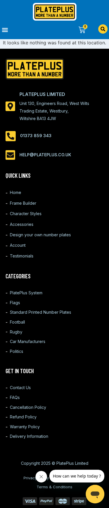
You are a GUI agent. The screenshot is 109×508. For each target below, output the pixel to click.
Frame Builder (23, 203)
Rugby (16, 331)
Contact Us (20, 387)
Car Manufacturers (27, 341)
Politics (16, 351)
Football (17, 322)
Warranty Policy (25, 426)
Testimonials (21, 255)
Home (15, 192)
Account (18, 245)
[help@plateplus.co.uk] (10, 155)
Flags (15, 302)
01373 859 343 (35, 135)
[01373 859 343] (11, 136)
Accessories (21, 224)
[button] (27, 30)
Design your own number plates (40, 234)
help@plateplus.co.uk (45, 154)
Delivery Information (29, 436)
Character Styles (26, 213)
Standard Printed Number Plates (40, 312)
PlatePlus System (26, 292)
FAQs (15, 397)
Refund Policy (23, 416)
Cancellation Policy (28, 407)
